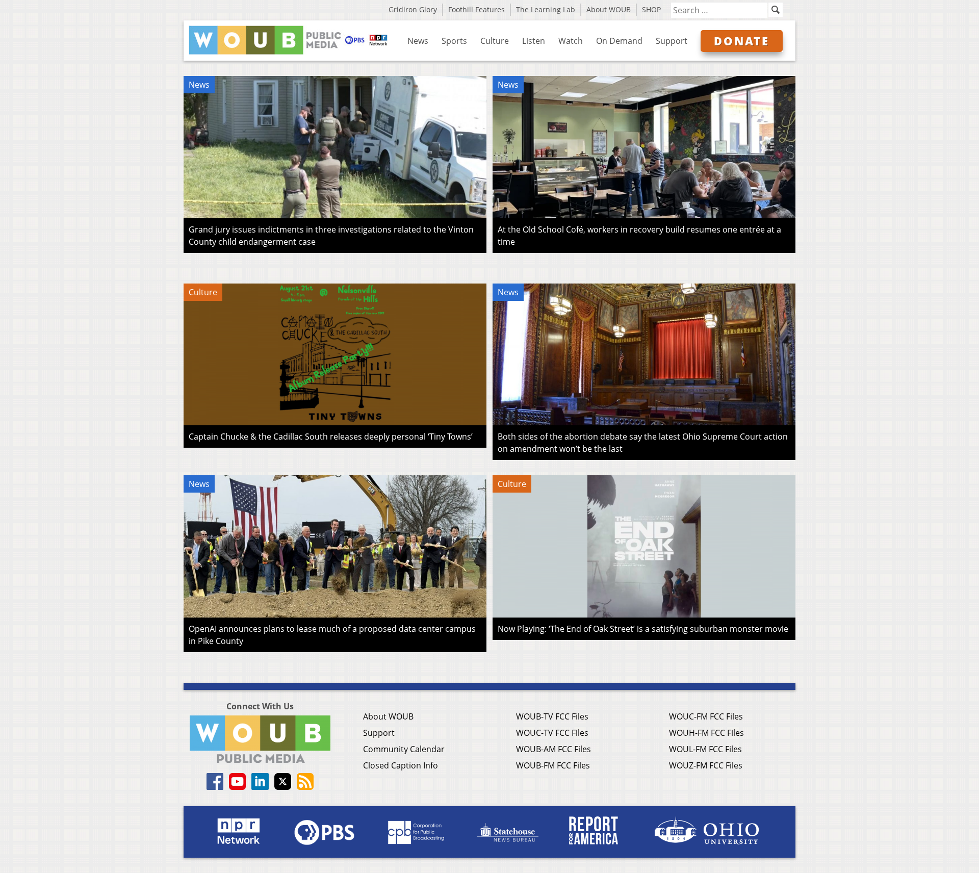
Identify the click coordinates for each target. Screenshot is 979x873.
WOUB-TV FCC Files (552, 716)
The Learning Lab (545, 9)
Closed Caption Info (400, 765)
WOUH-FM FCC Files (706, 732)
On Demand (619, 40)
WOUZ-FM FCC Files (705, 765)
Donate (741, 40)
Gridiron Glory (413, 9)
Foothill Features (476, 9)
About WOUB (608, 9)
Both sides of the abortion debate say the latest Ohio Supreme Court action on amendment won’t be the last (643, 442)
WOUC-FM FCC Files (706, 716)
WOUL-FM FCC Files (705, 749)
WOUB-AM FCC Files (553, 749)
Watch (570, 40)
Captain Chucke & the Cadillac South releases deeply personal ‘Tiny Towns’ (331, 436)
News (417, 40)
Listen (533, 40)
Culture (494, 40)
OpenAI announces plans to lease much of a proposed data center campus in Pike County (332, 635)
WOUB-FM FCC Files (553, 765)
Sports (454, 40)
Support (671, 40)
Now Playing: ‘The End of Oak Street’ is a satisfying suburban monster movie (643, 628)
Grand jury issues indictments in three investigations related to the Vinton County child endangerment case (331, 235)
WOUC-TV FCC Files (552, 732)
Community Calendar (404, 749)
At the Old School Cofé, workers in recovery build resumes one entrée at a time (639, 235)
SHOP (651, 9)
